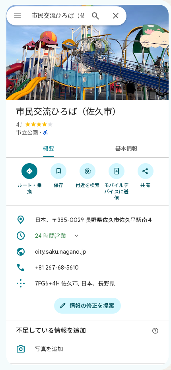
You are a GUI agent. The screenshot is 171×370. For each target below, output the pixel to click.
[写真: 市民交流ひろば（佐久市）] (87, 52)
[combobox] (58, 15)
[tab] (47, 147)
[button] (87, 236)
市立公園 (27, 132)
